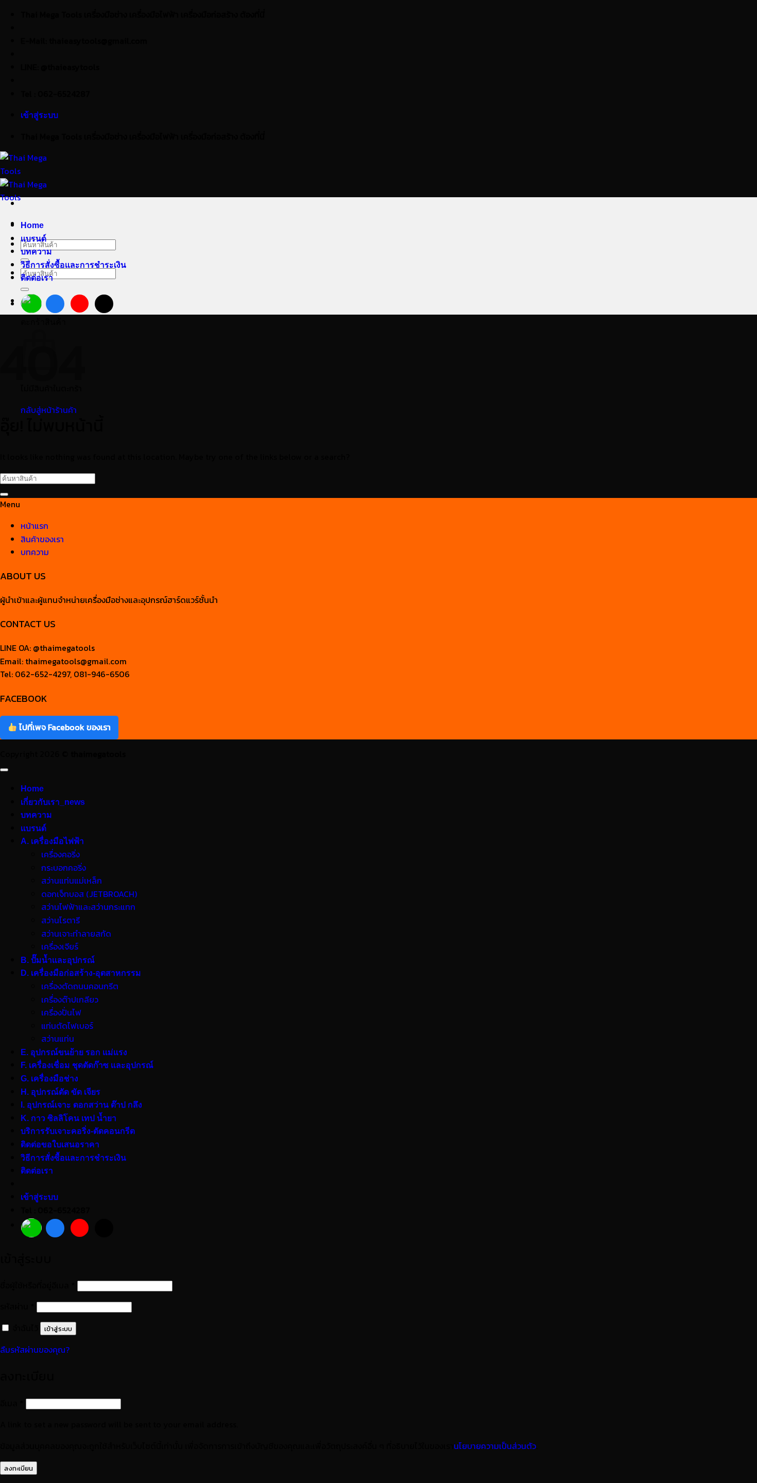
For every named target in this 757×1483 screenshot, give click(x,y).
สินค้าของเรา (42, 539)
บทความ (36, 251)
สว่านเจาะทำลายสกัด (76, 933)
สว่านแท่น (57, 1038)
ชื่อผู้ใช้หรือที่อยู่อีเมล (37, 1285)
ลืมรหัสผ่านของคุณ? (35, 1349)
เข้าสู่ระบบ (58, 1328)
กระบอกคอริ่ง (63, 867)
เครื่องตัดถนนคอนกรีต (79, 986)
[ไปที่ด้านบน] (4, 769)
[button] (39, 115)
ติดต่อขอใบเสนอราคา (60, 1144)
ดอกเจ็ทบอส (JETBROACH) (89, 894)
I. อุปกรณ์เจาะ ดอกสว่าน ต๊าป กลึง (81, 1104)
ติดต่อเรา (37, 277)
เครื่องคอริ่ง (60, 854)
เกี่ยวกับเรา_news (53, 802)
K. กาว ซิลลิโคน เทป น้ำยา (68, 1118)
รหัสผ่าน (17, 1306)
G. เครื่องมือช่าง (49, 1078)
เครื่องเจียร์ (59, 946)
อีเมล (12, 1403)
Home (32, 225)
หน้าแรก (34, 526)
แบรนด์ (33, 238)
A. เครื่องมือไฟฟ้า (52, 841)
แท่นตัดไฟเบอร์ (67, 1026)
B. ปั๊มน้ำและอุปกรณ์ (58, 960)
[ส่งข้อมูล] (25, 289)
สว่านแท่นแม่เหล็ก (71, 880)
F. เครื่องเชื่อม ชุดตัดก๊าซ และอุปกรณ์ (87, 1065)
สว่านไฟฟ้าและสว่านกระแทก (88, 907)
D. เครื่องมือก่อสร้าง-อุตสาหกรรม (81, 973)
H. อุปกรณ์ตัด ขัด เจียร (60, 1092)
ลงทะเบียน (18, 1468)
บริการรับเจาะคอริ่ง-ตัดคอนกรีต (78, 1131)
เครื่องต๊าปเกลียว (69, 999)
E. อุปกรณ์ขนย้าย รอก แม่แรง (74, 1052)
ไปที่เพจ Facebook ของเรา (64, 727)
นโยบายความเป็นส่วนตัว (495, 1446)
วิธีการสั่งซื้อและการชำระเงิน (73, 265)
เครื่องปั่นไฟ (61, 1012)
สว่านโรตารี (60, 920)
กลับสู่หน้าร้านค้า (49, 410)
